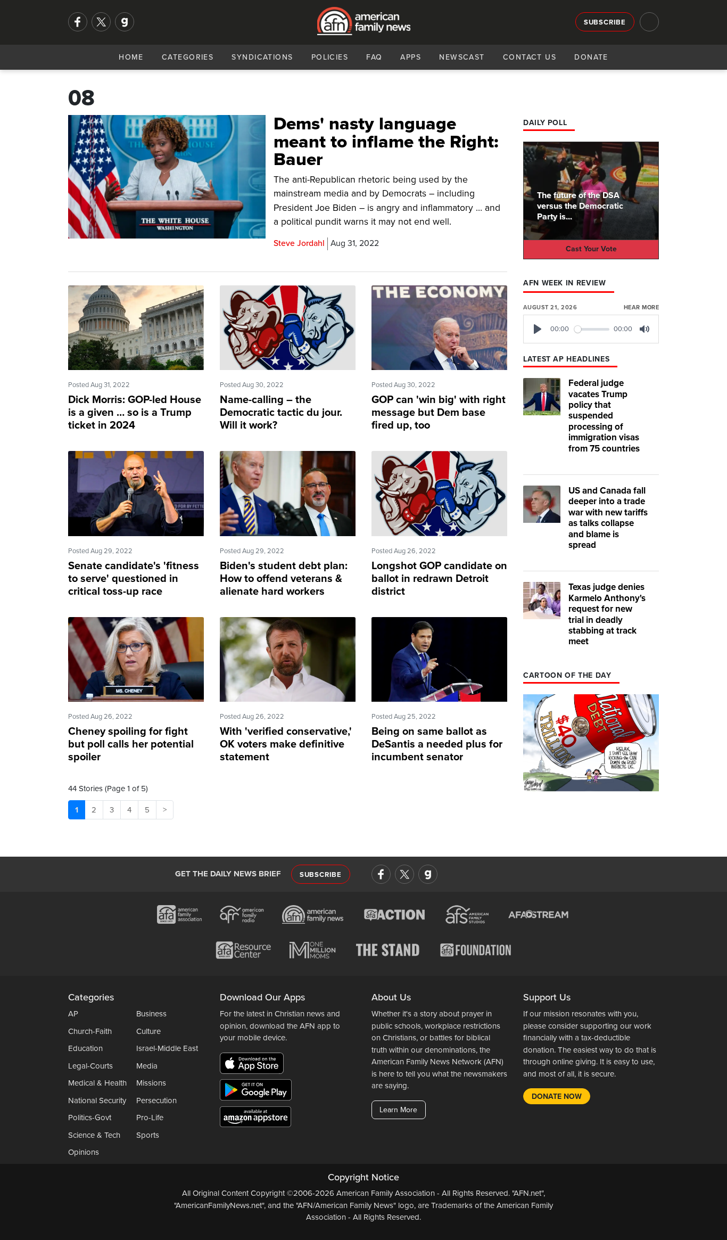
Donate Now (557, 1096)
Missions (151, 1083)
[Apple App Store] (254, 1065)
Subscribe (605, 22)
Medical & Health (97, 1083)
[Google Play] (258, 1091)
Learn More (398, 1109)
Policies (330, 57)
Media (147, 1066)
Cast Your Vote (591, 248)
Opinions (83, 1152)
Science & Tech (94, 1135)
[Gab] (124, 21)
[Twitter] (101, 21)
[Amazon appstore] (255, 1118)
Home (131, 57)
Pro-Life (149, 1117)
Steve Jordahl (299, 243)
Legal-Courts (90, 1066)
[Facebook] (77, 21)
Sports (147, 1135)
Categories (187, 57)
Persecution (156, 1100)
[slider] (592, 329)
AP (73, 1014)
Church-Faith (90, 1031)
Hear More (641, 307)
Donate (591, 57)
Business (151, 1014)
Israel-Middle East (167, 1048)
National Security (97, 1100)
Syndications (262, 57)
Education (85, 1048)
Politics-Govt (89, 1117)
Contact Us (529, 57)
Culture (148, 1031)
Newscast (462, 57)
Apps (410, 57)
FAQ (374, 57)
